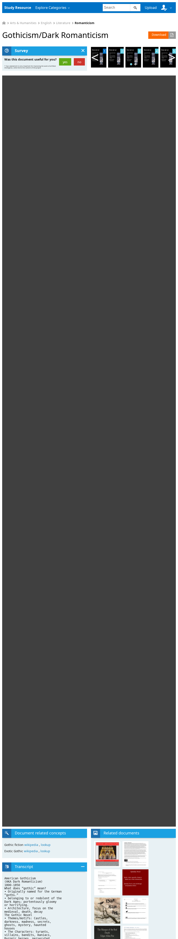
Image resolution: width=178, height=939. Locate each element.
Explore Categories (50, 7)
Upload (151, 7)
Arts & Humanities (23, 23)
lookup (46, 845)
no (79, 62)
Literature (63, 23)
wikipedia (31, 845)
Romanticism (84, 23)
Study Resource (17, 7)
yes (65, 62)
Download (159, 35)
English (46, 23)
